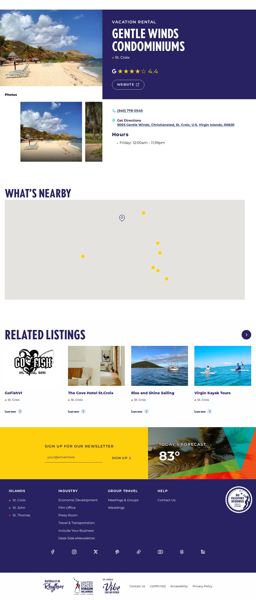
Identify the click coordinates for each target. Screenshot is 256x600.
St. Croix (19, 500)
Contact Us (167, 500)
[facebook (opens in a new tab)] (52, 552)
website (125, 84)
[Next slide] (246, 335)
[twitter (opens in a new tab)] (96, 552)
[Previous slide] (233, 335)
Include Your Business (76, 531)
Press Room (68, 515)
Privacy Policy (202, 586)
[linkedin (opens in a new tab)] (203, 552)
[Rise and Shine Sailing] (159, 366)
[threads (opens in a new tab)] (182, 552)
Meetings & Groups (123, 500)
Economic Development (78, 500)
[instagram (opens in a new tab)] (74, 552)
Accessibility (179, 586)
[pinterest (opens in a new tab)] (117, 552)
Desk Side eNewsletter (76, 538)
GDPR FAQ (158, 586)
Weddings (116, 508)
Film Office (67, 508)
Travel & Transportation (76, 523)
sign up (120, 458)
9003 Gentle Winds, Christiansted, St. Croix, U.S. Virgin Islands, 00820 (175, 125)
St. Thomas (21, 515)
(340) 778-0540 (130, 111)
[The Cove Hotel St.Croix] (96, 366)
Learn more (10, 411)
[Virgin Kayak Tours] (222, 366)
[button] (158, 270)
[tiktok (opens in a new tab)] (139, 552)
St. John (18, 508)
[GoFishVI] (33, 366)
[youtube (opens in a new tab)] (160, 552)
